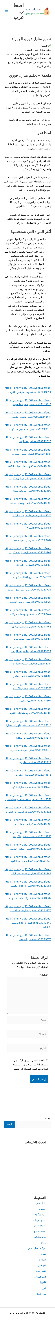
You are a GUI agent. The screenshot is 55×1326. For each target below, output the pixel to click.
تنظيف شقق (39, 1231)
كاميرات (42, 1282)
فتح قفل (42, 1265)
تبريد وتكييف (39, 1214)
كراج (43, 1287)
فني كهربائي (40, 1276)
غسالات (42, 1259)
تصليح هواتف (39, 1225)
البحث (48, 1118)
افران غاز (41, 1202)
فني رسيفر (40, 1270)
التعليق (43, 974)
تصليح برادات (39, 1219)
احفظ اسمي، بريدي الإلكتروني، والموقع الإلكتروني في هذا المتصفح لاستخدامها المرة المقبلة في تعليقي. (30, 1064)
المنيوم (42, 1208)
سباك (43, 1242)
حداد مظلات (40, 1236)
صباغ (43, 1253)
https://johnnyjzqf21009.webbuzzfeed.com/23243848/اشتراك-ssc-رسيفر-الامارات (28, 922)
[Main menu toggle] (6, 11)
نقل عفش (41, 1293)
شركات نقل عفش (37, 1248)
